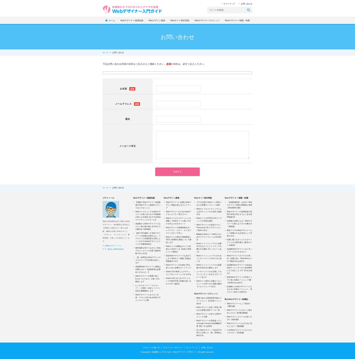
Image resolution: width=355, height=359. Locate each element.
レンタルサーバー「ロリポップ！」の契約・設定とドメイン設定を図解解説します (148, 288)
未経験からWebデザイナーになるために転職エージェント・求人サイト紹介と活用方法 (239, 289)
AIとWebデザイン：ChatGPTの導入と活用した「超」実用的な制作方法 (209, 333)
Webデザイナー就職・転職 (237, 20)
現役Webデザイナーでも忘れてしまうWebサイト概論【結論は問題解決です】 (178, 258)
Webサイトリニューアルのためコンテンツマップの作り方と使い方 (209, 258)
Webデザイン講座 (157, 20)
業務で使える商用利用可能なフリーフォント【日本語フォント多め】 (209, 301)
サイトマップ (229, 4)
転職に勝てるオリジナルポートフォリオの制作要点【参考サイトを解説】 (239, 242)
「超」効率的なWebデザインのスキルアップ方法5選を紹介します (148, 260)
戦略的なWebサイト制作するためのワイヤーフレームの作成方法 (209, 237)
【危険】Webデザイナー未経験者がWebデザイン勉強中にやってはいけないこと (148, 205)
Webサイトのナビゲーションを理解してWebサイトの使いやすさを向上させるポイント (178, 221)
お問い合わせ (246, 4)
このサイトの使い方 (151, 347)
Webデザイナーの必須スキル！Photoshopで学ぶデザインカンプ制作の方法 (209, 227)
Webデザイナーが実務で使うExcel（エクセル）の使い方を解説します (147, 279)
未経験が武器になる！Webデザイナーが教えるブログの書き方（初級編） (239, 223)
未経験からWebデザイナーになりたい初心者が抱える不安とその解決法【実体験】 (148, 226)
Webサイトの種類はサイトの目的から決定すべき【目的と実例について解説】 (178, 249)
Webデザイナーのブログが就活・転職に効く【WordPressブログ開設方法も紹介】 (239, 258)
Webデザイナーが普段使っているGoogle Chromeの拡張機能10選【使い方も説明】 (209, 323)
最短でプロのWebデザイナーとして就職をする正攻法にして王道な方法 (239, 233)
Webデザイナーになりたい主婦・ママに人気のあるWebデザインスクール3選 (148, 297)
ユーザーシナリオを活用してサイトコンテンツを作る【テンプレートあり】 (209, 274)
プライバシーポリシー (173, 347)
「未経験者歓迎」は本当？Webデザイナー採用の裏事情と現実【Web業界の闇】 (239, 205)
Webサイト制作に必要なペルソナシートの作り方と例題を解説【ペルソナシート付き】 (209, 284)
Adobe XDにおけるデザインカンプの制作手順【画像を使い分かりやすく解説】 (178, 281)
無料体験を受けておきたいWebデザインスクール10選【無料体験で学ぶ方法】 (148, 250)
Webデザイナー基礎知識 (131, 20)
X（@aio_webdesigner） (115, 249)
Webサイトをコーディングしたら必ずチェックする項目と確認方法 (209, 211)
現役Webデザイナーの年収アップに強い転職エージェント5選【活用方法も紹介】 (239, 280)
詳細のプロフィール (113, 246)
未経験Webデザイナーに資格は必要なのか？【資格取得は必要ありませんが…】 (148, 269)
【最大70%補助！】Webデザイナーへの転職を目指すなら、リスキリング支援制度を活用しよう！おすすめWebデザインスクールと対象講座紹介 (148, 238)
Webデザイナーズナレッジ (207, 20)
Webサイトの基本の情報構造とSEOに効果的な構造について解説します (178, 240)
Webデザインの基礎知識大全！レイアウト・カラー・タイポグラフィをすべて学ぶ (178, 230)
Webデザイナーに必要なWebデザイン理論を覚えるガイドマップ (178, 205)
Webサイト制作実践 (179, 20)
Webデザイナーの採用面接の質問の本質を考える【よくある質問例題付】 (239, 214)
